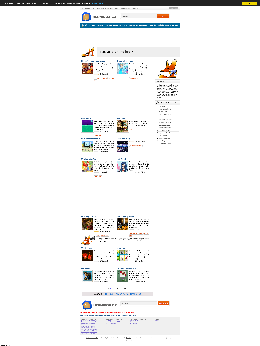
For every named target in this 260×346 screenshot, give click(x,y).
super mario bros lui (165, 133)
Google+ (157, 320)
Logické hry (117, 25)
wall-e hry (162, 117)
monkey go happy (101, 78)
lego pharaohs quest (165, 122)
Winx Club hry (105, 8)
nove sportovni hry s (165, 127)
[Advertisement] (129, 36)
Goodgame (84, 8)
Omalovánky (123, 8)
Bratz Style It (121, 159)
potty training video (164, 125)
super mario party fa (165, 114)
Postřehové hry (152, 25)
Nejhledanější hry (133, 8)
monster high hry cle (165, 143)
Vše (82, 25)
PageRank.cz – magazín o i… (89, 329)
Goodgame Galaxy (123, 138)
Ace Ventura (85, 268)
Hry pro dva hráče (97, 25)
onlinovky (92, 338)
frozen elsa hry (134, 78)
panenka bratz (163, 111)
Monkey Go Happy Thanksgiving (93, 61)
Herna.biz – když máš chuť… (89, 332)
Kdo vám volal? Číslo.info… (88, 327)
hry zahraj (162, 106)
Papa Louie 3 (86, 118)
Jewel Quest (121, 118)
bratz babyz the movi (165, 119)
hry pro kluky (105, 235)
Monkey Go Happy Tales (125, 216)
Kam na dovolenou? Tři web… (89, 325)
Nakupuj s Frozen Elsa (124, 61)
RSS (140, 8)
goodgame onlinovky (136, 146)
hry (128, 338)
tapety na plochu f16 (165, 138)
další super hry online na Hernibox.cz (123, 294)
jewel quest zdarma (165, 109)
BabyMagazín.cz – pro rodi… (89, 322)
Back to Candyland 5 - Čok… (114, 323)
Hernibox (112, 288)
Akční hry (88, 25)
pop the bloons (163, 135)
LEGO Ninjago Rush (88, 216)
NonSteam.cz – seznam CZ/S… (90, 330)
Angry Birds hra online (94, 8)
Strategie (124, 25)
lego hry (97, 235)
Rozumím (249, 3)
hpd (100, 176)
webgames (98, 135)
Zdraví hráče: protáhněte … (88, 323)
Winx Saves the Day (88, 159)
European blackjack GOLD (126, 268)
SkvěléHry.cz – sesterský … (88, 333)
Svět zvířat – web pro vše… (88, 326)
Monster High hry (114, 8)
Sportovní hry (169, 25)
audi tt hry (162, 141)
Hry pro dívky (108, 25)
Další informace (97, 3)
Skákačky (161, 25)
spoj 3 (131, 129)
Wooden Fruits (86, 248)
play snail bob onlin (164, 130)
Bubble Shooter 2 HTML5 (113, 322)
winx (96, 176)
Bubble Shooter (110, 320)
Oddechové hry (133, 25)
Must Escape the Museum (90, 138)
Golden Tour (121, 248)
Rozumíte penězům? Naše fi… (89, 320)
